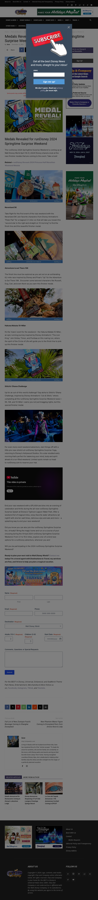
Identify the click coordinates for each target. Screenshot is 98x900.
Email (35, 70)
